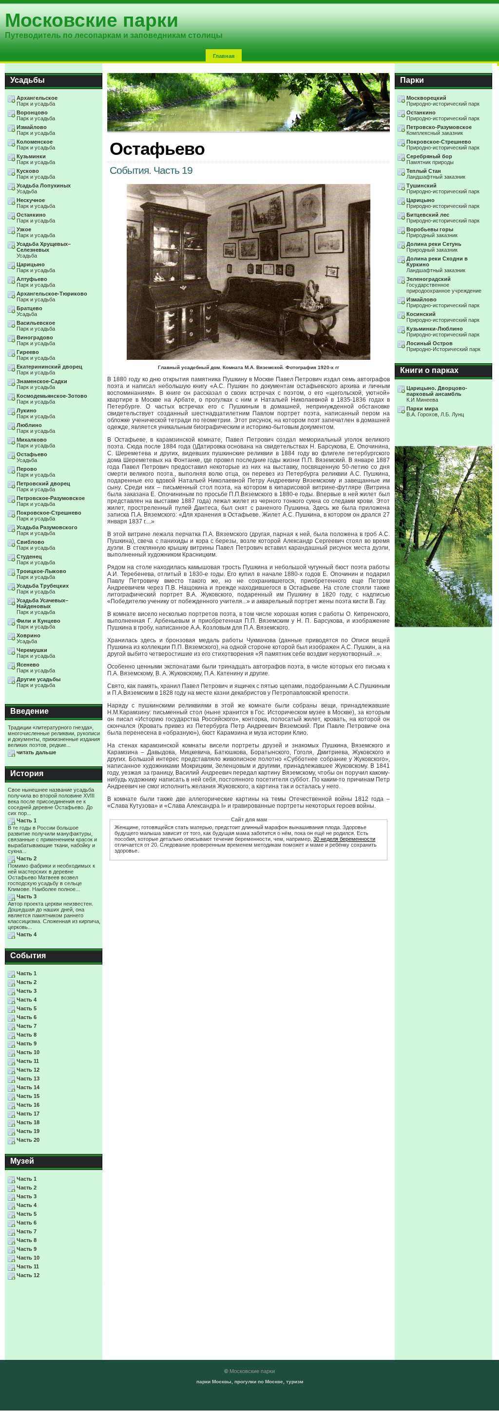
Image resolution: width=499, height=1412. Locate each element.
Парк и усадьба (37, 101)
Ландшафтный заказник (435, 174)
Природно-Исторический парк (443, 346)
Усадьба (44, 188)
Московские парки (252, 1371)
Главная (223, 56)
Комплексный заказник (439, 130)
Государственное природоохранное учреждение (443, 285)
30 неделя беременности (344, 839)
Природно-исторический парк (443, 101)
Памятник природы (430, 159)
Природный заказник (432, 232)
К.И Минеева (436, 394)
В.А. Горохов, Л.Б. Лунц (435, 411)
